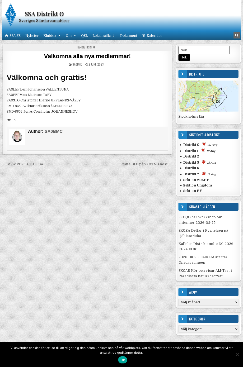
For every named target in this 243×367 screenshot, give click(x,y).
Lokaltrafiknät (104, 36)
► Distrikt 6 (189, 168)
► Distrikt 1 (197, 151)
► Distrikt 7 (197, 174)
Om (69, 36)
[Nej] (237, 354)
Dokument (128, 36)
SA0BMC (77, 64)
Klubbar (49, 36)
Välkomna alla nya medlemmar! (87, 56)
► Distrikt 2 (189, 156)
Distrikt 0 (88, 47)
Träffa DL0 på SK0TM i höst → (146, 164)
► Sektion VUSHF (194, 180)
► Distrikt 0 (198, 145)
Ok (123, 360)
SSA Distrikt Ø (44, 13)
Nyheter (32, 36)
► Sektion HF (190, 191)
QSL (84, 36)
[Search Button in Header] (237, 35)
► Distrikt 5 (197, 162)
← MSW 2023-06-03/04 (23, 164)
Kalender (154, 36)
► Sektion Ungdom (195, 185)
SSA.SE (15, 36)
